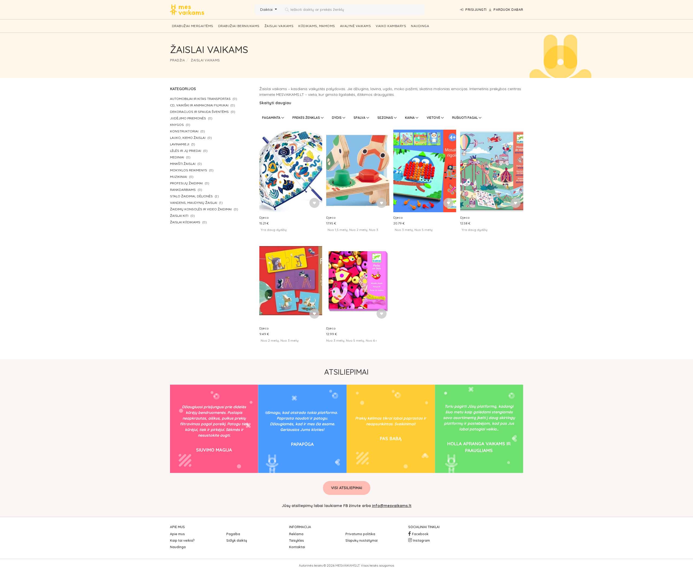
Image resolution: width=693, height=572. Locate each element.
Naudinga (420, 26)
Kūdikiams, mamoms (316, 26)
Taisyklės (296, 540)
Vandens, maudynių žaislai (193, 203)
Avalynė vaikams (355, 26)
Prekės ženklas (306, 118)
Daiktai (267, 9)
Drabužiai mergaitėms (192, 26)
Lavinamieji (179, 144)
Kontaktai (297, 547)
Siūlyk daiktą (236, 540)
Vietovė (434, 118)
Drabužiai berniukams (239, 26)
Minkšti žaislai (182, 164)
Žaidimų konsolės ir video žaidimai (201, 209)
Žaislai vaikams (279, 26)
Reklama (296, 534)
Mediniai (177, 157)
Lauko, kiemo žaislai (187, 138)
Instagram (421, 540)
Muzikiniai (178, 177)
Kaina (410, 118)
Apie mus (177, 534)
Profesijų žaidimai (186, 183)
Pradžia (177, 60)
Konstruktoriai (184, 131)
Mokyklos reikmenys (188, 170)
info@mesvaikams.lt (391, 505)
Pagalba (233, 534)
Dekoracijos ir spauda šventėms (199, 112)
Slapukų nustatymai (361, 540)
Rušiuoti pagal (465, 118)
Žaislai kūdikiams (185, 222)
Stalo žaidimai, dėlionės (191, 196)
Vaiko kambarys (391, 26)
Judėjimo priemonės (188, 118)
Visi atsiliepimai (346, 487)
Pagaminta (271, 118)
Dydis (337, 118)
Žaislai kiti (179, 216)
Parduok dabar (508, 10)
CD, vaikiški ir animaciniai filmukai (199, 105)
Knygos (177, 125)
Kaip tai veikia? (182, 540)
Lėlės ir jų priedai (185, 151)
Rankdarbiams (183, 190)
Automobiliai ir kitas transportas (200, 99)
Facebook (420, 534)
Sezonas (385, 118)
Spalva (360, 118)
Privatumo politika (360, 534)
